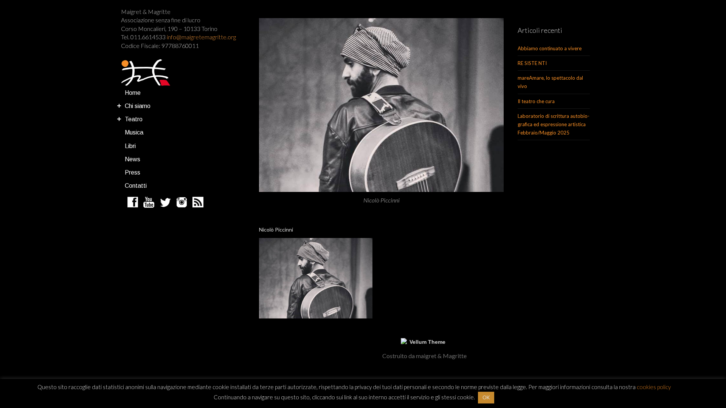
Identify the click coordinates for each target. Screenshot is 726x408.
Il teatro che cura (536, 101)
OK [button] (486, 397)
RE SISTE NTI (532, 63)
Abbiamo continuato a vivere (550, 48)
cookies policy (654, 386)
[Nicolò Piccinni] (381, 105)
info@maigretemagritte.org (201, 36)
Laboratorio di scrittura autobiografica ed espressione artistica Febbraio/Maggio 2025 (553, 124)
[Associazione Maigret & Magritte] (145, 72)
